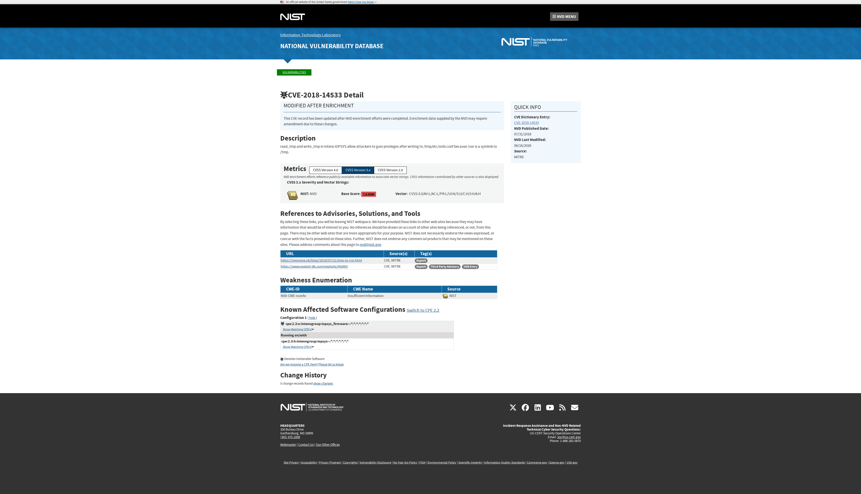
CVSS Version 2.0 (390, 170)
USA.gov (572, 462)
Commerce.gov (537, 462)
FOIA (422, 462)
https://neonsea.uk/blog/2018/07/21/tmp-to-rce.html (321, 260)
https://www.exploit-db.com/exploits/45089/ (314, 266)
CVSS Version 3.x (358, 170)
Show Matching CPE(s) (297, 329)
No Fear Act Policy (405, 462)
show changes (323, 383)
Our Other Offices (328, 445)
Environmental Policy (442, 462)
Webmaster (288, 444)
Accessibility (309, 462)
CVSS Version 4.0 (325, 170)
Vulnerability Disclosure (375, 462)
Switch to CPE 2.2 (423, 310)
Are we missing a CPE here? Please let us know (312, 364)
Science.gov (557, 462)
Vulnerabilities (294, 72)
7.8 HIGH (368, 194)
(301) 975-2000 (290, 437)
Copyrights (350, 462)
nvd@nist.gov (370, 244)
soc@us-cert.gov (569, 437)
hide (312, 318)
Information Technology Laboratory (310, 35)
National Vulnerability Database (331, 46)
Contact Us (306, 444)
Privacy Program (330, 462)
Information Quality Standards (504, 462)
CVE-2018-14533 (526, 122)
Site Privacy (291, 462)
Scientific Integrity (470, 462)
